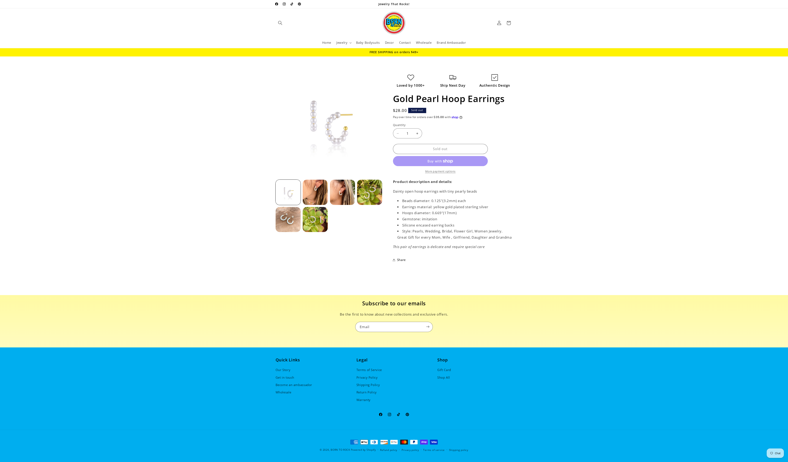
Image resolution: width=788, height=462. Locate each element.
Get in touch (285, 377)
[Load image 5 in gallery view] (288, 219)
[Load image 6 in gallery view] (315, 219)
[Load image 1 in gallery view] (288, 192)
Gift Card (444, 370)
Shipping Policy (368, 385)
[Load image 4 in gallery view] (369, 192)
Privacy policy (410, 450)
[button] (280, 23)
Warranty (363, 400)
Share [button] (401, 260)
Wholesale (283, 392)
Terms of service (434, 450)
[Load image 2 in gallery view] (315, 192)
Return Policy (366, 392)
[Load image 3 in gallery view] (342, 192)
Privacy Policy (367, 377)
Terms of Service (369, 370)
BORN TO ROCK (340, 449)
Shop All (443, 377)
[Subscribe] (428, 327)
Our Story (283, 370)
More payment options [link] (440, 171)
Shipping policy (458, 450)
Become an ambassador (294, 385)
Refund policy (388, 450)
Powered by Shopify (363, 449)
